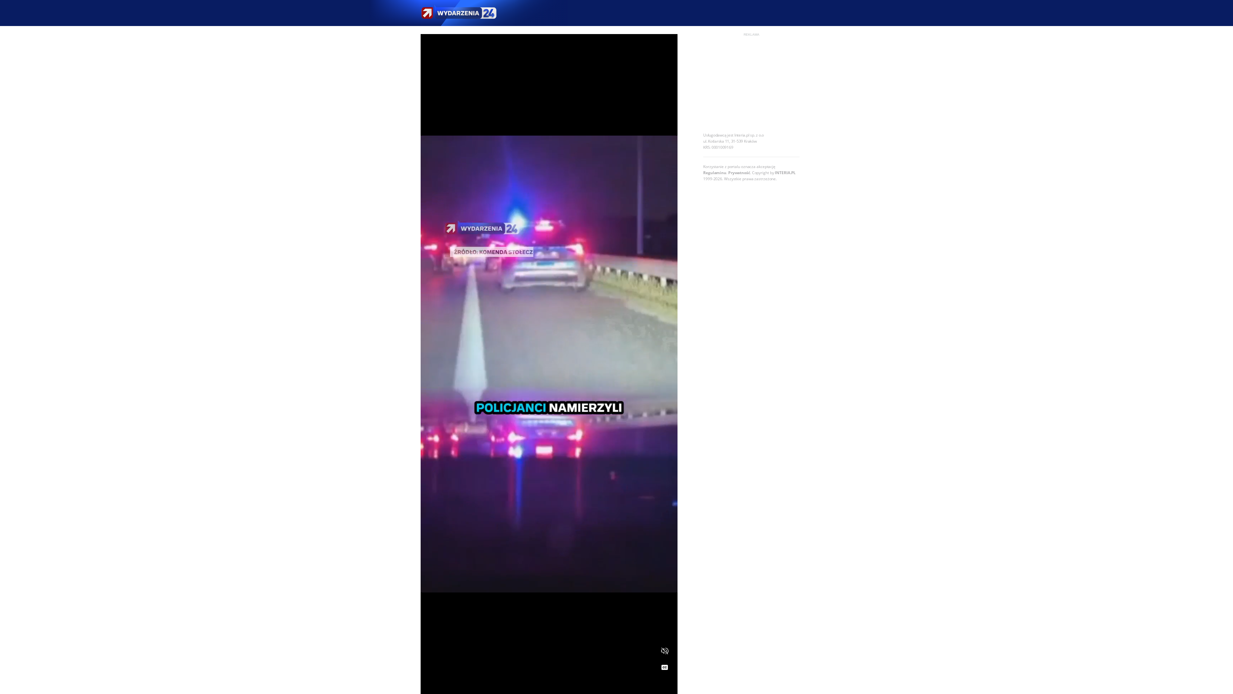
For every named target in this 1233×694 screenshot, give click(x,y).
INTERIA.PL (785, 172)
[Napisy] (664, 667)
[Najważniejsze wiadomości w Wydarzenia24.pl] (458, 13)
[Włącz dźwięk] (664, 651)
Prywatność (739, 172)
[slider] (549, 685)
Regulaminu (714, 172)
